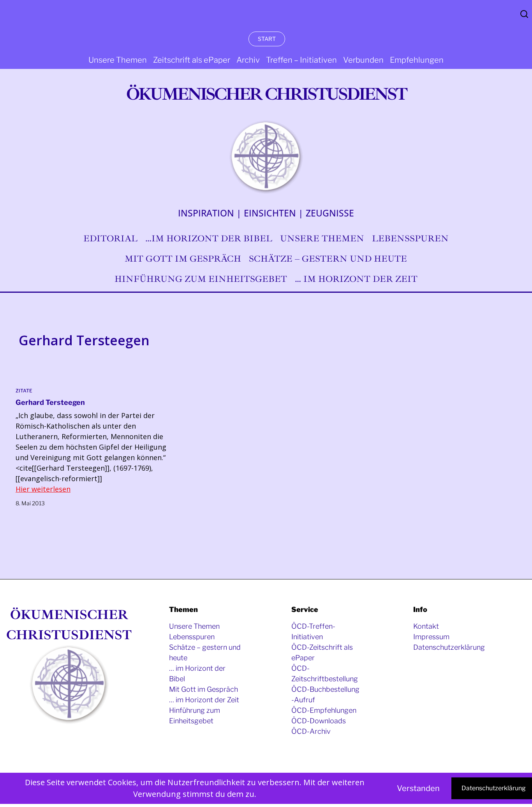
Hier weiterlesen (43, 489)
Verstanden (418, 788)
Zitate (24, 391)
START (267, 38)
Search (524, 14)
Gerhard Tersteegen (50, 402)
